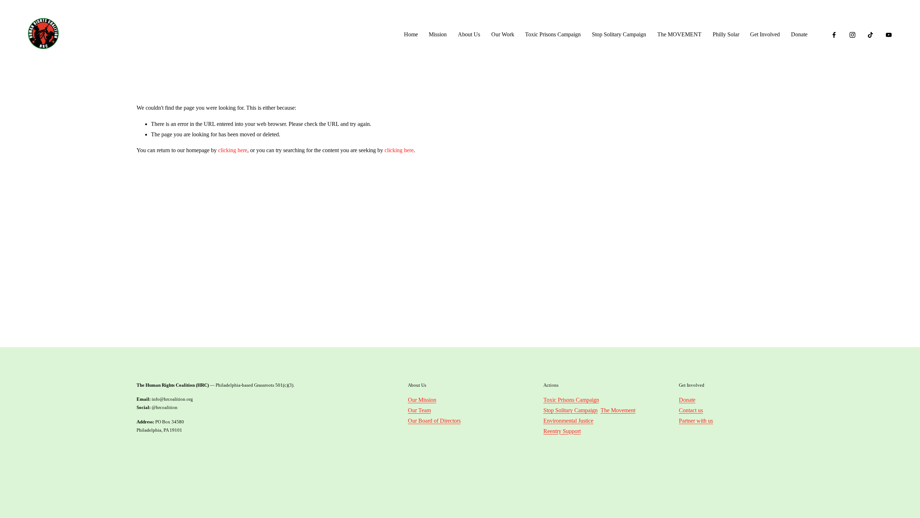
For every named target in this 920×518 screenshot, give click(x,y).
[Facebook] (834, 34)
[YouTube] (888, 34)
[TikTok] (870, 34)
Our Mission (422, 400)
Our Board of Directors (434, 421)
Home (411, 34)
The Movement (618, 410)
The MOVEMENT (679, 34)
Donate (799, 34)
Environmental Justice (568, 421)
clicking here (232, 150)
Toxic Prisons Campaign (553, 34)
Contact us (691, 410)
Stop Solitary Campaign (619, 34)
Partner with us (696, 421)
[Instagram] (852, 34)
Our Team (419, 410)
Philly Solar (726, 34)
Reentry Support (562, 431)
